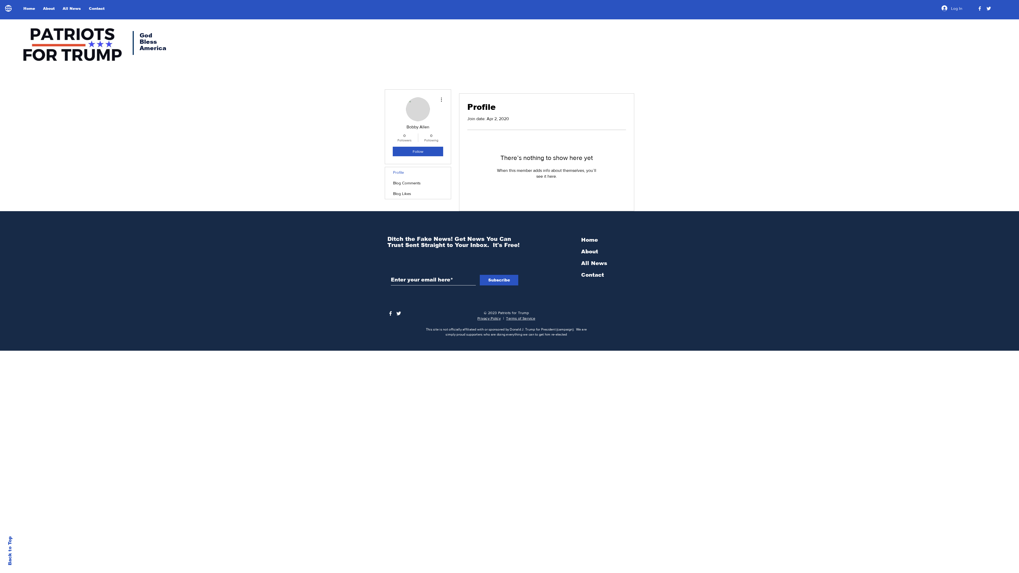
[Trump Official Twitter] (989, 8)
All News (594, 263)
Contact (592, 275)
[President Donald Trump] (980, 8)
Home (589, 240)
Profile (398, 172)
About (589, 251)
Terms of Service (520, 318)
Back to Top (9, 550)
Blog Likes (402, 193)
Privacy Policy (489, 318)
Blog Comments (407, 183)
